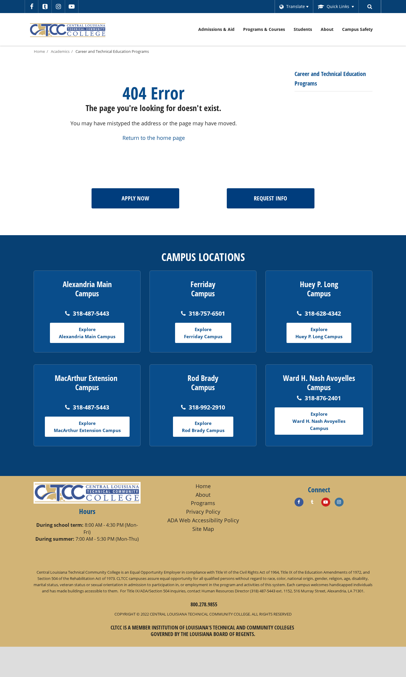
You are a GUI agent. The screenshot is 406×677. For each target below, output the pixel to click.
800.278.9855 (204, 604)
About (203, 494)
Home (39, 51)
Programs (203, 503)
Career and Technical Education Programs (112, 51)
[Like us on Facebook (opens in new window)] (299, 502)
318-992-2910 (207, 407)
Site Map (203, 528)
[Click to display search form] (370, 6)
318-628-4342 (323, 313)
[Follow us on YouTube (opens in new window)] (71, 6)
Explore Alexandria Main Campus (87, 332)
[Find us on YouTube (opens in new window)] (325, 502)
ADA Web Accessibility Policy (203, 520)
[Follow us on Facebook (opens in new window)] (31, 6)
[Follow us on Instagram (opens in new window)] (58, 6)
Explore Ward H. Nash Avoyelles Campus (318, 421)
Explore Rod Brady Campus (203, 426)
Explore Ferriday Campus (203, 332)
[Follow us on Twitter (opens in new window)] (44, 6)
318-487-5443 (91, 313)
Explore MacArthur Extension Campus (87, 426)
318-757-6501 (207, 313)
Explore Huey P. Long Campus (318, 332)
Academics (60, 51)
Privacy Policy (203, 511)
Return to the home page (153, 137)
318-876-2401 (323, 398)
